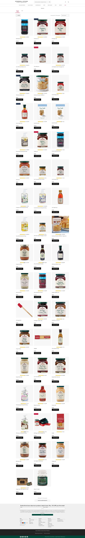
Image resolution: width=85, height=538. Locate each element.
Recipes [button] (60, 5)
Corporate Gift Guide (60, 521)
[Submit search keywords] (49, 1)
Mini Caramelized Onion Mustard (39, 179)
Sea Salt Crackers (36, 123)
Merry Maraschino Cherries (38, 292)
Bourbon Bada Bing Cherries (56, 151)
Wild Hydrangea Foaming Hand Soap (22, 404)
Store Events (31, 522)
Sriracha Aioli (54, 405)
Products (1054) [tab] (17, 11)
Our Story (40, 521)
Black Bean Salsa (18, 461)
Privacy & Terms (50, 524)
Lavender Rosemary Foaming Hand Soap (40, 207)
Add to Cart (19, 43)
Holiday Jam (36, 151)
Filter (19, 15)
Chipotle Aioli (54, 461)
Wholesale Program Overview (39, 533)
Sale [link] (65, 5)
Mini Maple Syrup (54, 207)
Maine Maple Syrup (19, 123)
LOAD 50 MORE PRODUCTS (42, 500)
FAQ (48, 522)
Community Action (41, 525)
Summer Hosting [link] (22, 5)
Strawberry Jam (36, 38)
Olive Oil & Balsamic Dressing (38, 263)
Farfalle (53, 433)
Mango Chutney (18, 348)
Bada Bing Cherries (19, 38)
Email (21, 507)
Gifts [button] (44, 5)
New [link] (55, 5)
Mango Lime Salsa (19, 264)
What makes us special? (42, 522)
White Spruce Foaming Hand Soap (21, 433)
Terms (58, 512)
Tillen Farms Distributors (47, 533)
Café (29, 521)
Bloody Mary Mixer (37, 405)
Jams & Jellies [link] (30, 5)
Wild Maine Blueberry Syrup (56, 264)
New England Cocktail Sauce (38, 460)
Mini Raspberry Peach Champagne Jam (58, 66)
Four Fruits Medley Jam (37, 376)
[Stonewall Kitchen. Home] (21, 2)
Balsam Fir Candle (36, 489)
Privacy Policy (42, 513)
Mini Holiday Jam (36, 66)
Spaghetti (35, 348)
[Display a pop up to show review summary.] (28, 37)
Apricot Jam (18, 179)
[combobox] (42, 2)
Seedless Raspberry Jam (55, 292)
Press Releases (40, 524)
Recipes (21, 521)
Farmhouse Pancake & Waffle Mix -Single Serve (59, 236)
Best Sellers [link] (50, 5)
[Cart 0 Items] (68, 2)
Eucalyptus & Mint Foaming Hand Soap (22, 207)
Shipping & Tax (50, 523)
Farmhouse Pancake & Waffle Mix (39, 95)
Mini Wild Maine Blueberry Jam (21, 66)
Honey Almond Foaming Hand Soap (21, 151)
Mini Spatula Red (18, 320)
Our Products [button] (38, 5)
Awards (40, 523)
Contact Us (49, 521)
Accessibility (49, 526)
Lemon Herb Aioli (18, 292)
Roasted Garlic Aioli (19, 376)
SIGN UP (42, 514)
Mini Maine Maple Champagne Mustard (40, 235)
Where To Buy (31, 523)
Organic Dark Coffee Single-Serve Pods (22, 489)
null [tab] (22, 10)
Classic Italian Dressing (55, 348)
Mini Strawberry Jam (55, 179)
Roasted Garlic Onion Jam (56, 376)
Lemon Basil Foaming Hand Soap (21, 236)
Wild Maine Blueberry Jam (20, 95)
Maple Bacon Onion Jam (56, 320)
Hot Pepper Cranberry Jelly (38, 320)
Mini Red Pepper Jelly (55, 94)
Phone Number (45, 507)
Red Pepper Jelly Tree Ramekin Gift (39, 433)
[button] (65, 2)
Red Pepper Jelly (54, 38)
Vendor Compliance (51, 525)
